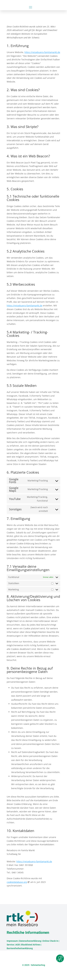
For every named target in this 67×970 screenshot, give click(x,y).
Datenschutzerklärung (30, 941)
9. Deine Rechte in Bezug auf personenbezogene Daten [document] (30, 670)
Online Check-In (50, 941)
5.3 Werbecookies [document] (21, 285)
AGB (17, 944)
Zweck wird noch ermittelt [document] (39, 509)
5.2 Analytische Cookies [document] (25, 251)
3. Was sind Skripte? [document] (22, 127)
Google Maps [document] (13, 489)
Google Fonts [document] (13, 480)
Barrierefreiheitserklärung (20, 948)
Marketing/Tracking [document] (38, 480)
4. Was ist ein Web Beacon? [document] (28, 156)
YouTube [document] (15, 498)
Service (10, 944)
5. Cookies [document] (15, 189)
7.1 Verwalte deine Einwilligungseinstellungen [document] (28, 568)
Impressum (12, 941)
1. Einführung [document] (18, 46)
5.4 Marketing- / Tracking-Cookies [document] (27, 334)
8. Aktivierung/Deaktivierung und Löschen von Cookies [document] (33, 598)
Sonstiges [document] (15, 509)
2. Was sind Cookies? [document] (23, 90)
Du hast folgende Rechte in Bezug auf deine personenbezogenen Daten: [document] (30, 680)
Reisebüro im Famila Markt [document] (21, 850)
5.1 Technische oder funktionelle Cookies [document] (33, 198)
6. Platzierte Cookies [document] (23, 473)
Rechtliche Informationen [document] (28, 933)
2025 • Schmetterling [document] (34, 965)
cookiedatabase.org (17, 882)
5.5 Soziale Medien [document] (22, 386)
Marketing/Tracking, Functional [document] (37, 498)
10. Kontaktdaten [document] (20, 831)
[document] (33, 33)
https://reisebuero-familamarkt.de (42, 52)
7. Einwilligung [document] (18, 519)
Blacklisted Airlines (30, 944)
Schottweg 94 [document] (14, 854)
